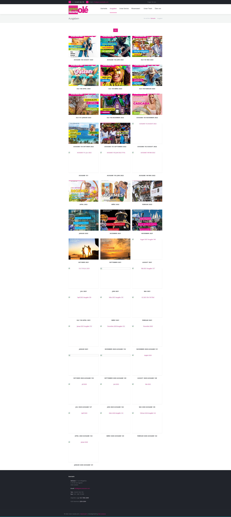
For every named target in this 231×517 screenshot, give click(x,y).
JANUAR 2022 (83, 233)
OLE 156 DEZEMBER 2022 (115, 117)
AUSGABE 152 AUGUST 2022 (147, 146)
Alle (116, 30)
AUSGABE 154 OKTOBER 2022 (83, 146)
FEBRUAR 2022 (147, 204)
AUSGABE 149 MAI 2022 (147, 175)
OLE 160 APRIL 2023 (84, 89)
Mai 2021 (147, 291)
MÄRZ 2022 (115, 204)
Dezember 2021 (115, 233)
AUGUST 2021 (147, 262)
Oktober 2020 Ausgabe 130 (83, 378)
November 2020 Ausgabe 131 (147, 349)
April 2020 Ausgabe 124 (83, 436)
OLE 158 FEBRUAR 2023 (147, 89)
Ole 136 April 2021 (84, 320)
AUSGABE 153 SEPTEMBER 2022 (115, 146)
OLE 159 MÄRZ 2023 (115, 89)
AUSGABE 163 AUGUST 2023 (83, 60)
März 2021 (115, 320)
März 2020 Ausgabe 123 (115, 436)
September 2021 (115, 262)
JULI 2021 (83, 291)
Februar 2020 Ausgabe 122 (147, 436)
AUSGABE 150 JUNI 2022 (115, 175)
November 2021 (147, 233)
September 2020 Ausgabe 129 (115, 378)
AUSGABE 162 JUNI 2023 (115, 60)
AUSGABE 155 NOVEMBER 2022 (147, 117)
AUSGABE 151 (83, 175)
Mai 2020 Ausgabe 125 (147, 407)
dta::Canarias (102, 514)
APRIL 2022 (83, 204)
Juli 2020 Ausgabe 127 (83, 407)
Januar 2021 (83, 349)
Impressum (83, 514)
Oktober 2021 (83, 262)
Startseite (153, 18)
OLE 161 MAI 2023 (147, 60)
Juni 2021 (115, 291)
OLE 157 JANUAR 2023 (83, 117)
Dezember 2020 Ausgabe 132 (115, 349)
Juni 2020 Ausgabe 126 (115, 407)
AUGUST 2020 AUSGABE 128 (147, 378)
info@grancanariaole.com (100, 2)
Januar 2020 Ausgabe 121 (83, 465)
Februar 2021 (147, 320)
